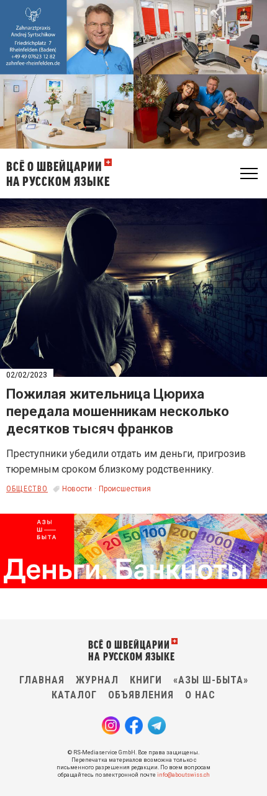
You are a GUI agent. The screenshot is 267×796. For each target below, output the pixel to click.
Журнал (97, 680)
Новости (77, 488)
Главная (42, 680)
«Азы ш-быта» (210, 680)
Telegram (157, 725)
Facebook (134, 725)
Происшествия (125, 488)
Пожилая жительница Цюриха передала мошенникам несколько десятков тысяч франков (117, 411)
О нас (200, 695)
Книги (146, 680)
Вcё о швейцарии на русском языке (58, 173)
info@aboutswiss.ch (183, 775)
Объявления (141, 695)
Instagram (111, 725)
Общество (27, 488)
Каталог (74, 695)
